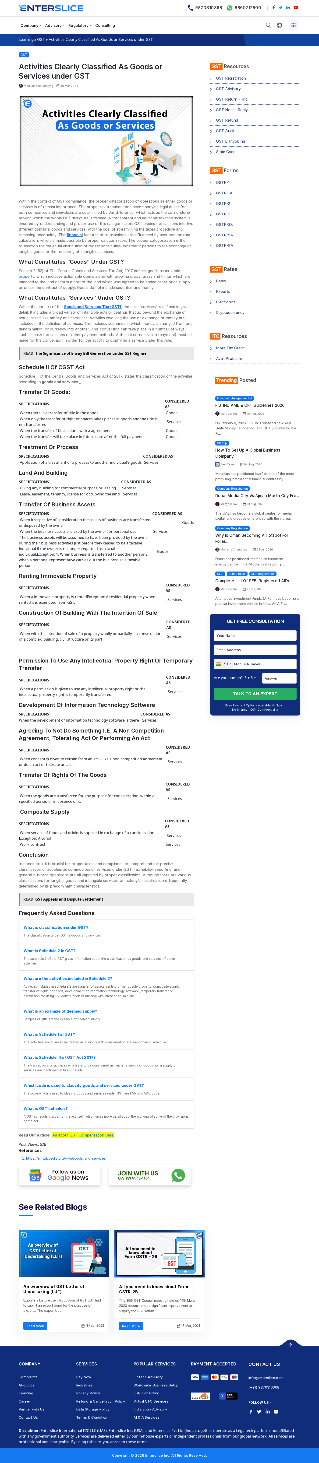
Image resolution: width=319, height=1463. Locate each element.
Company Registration (232, 488)
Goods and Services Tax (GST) (92, 306)
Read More (35, 1326)
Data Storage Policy (93, 1409)
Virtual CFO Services (151, 1401)
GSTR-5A (224, 235)
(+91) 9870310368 (263, 1387)
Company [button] (30, 25)
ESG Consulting (147, 1393)
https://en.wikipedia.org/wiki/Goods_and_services (66, 1158)
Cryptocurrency (230, 312)
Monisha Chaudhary (37, 86)
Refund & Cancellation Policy (100, 1401)
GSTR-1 (223, 182)
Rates (221, 281)
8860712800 (248, 7)
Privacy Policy (88, 1393)
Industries (84, 1385)
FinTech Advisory (148, 1377)
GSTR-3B (224, 224)
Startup (222, 443)
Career (24, 1401)
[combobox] (223, 664)
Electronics (226, 302)
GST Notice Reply (232, 109)
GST (41, 39)
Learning (26, 39)
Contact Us (28, 1417)
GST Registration (231, 78)
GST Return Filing (232, 99)
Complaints (28, 1377)
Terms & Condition (91, 1417)
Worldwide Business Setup (156, 1385)
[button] (268, 25)
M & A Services (147, 1417)
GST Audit (225, 130)
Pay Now (83, 1377)
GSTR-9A (224, 245)
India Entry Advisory (150, 1409)
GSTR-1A (224, 193)
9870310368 (208, 7)
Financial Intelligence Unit (234, 398)
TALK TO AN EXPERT (255, 693)
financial (75, 234)
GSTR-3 (223, 214)
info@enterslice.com (266, 1377)
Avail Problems (229, 358)
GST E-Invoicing (230, 141)
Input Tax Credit (230, 348)
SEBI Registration (263, 573)
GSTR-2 (223, 203)
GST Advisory (228, 88)
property (26, 276)
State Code (225, 151)
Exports (223, 291)
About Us (26, 1385)
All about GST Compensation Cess (83, 1135)
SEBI (220, 573)
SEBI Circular (237, 573)
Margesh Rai (228, 413)
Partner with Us (32, 1409)
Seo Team (227, 464)
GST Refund (227, 120)
